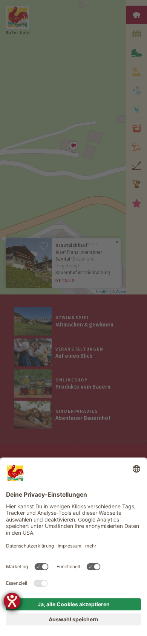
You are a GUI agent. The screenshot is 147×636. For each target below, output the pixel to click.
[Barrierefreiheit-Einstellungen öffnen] (12, 601)
